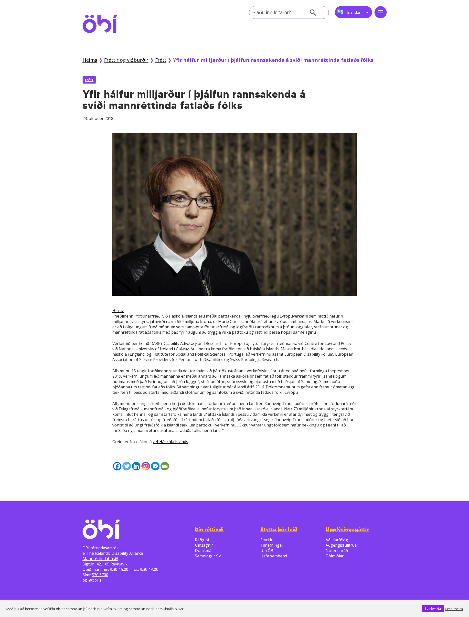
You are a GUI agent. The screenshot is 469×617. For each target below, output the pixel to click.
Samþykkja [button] (433, 608)
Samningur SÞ (208, 556)
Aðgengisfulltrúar (342, 545)
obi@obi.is (92, 580)
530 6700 (100, 574)
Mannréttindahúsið (100, 558)
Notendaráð (337, 550)
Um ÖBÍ (267, 550)
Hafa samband (273, 556)
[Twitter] (126, 466)
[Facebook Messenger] (155, 466)
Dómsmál (203, 550)
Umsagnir (204, 545)
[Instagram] (145, 466)
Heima (90, 60)
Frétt (160, 60)
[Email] (164, 466)
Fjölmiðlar (335, 556)
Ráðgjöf (202, 540)
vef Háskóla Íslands (170, 441)
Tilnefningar (271, 545)
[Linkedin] (136, 466)
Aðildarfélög (337, 540)
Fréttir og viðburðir (126, 60)
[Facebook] (117, 466)
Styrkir (266, 540)
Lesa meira (454, 608)
